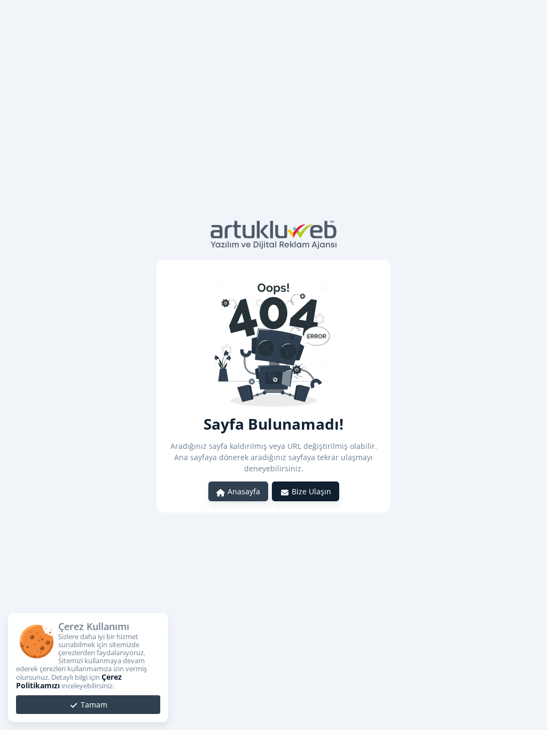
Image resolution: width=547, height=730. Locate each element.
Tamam (93, 705)
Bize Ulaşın (310, 491)
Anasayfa (242, 491)
